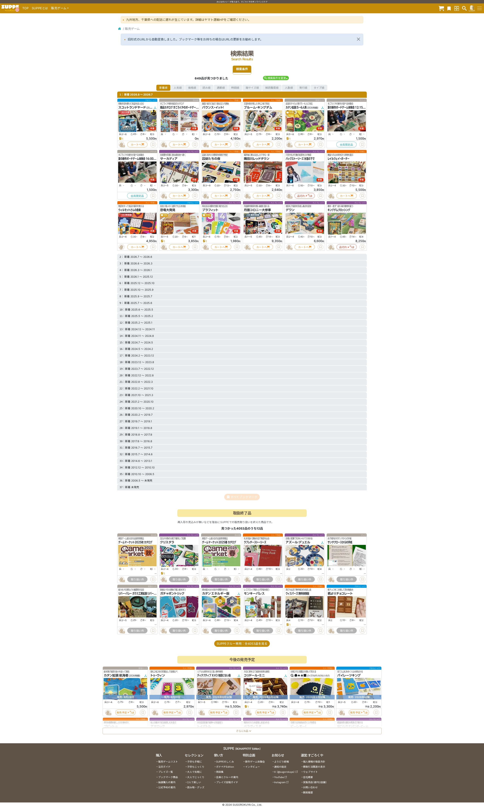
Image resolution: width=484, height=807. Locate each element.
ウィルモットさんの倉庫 (129, 209)
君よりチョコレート (340, 593)
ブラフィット (210, 209)
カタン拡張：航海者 (116, 675)
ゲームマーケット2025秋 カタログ (135, 542)
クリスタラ (167, 542)
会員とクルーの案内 (227, 777)
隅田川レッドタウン (256, 158)
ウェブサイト (310, 771)
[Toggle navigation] (479, 8)
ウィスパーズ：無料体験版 (297, 593)
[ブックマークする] (153, 144)
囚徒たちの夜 (211, 158)
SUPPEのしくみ (225, 761)
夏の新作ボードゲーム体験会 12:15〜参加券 (349, 107)
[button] (276, 78)
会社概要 (308, 777)
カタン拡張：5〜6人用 (296, 107)
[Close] (358, 39)
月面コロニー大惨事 (257, 209)
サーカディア (169, 158)
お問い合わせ (310, 787)
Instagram (279, 782)
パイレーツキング (349, 675)
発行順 (303, 87)
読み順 (206, 87)
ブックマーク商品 (168, 777)
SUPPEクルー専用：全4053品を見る (242, 643)
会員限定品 (346, 144)
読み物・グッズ (195, 787)
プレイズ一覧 (165, 771)
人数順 (289, 87)
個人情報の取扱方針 (314, 761)
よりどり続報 (281, 761)
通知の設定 (280, 766)
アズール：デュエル (298, 542)
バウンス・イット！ (213, 107)
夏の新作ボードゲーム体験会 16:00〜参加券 (140, 158)
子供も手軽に (194, 761)
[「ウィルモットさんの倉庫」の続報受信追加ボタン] (121, 247)
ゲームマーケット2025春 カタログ (219, 542)
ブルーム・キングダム (258, 107)
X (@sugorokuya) (284, 771)
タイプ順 (319, 87)
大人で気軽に (194, 771)
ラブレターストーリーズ (255, 542)
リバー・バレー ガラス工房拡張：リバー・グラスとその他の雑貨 (147, 593)
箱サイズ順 (252, 87)
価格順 (192, 87)
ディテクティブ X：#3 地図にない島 (214, 675)
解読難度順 (271, 87)
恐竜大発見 (167, 209)
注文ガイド (164, 766)
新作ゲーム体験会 (255, 761)
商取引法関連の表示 (314, 766)
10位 (207, 215)
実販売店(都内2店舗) (315, 782)
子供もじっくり (195, 766)
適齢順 (221, 87)
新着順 (163, 87)
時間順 (235, 87)
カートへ (136, 144)
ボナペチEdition (225, 766)
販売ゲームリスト (168, 761)
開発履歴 (308, 792)
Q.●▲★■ (298, 675)
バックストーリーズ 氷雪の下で (300, 158)
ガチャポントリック (172, 593)
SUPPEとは (40, 8)
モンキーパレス (254, 593)
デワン (290, 209)
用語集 (219, 771)
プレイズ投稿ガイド (227, 782)
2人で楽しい (194, 782)
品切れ (301, 195)
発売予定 (121, 712)
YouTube (279, 777)
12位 (291, 112)
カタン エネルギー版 (215, 593)
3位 (165, 215)
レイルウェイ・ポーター (338, 158)
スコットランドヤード (132, 107)
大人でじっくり (195, 777)
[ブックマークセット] (449, 8)
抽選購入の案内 (166, 782)
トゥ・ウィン (157, 675)
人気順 (178, 87)
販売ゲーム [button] (58, 8)
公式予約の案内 (166, 787)
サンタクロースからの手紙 (340, 542)
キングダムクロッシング (339, 209)
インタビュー (252, 766)
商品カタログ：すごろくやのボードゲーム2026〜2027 (187, 107)
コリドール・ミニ (254, 675)
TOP (25, 8)
